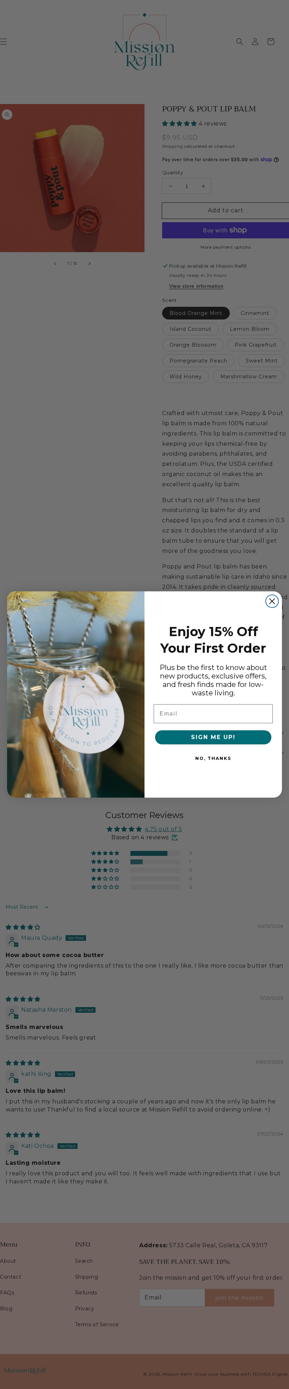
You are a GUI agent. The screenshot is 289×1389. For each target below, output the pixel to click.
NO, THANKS (213, 758)
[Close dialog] (272, 601)
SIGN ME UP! (213, 737)
